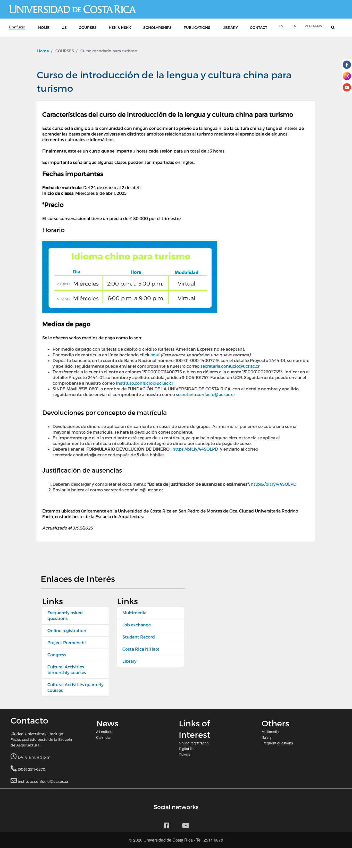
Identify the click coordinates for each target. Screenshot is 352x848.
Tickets (184, 754)
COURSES (88, 27)
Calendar (103, 737)
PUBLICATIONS (197, 27)
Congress (56, 654)
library (267, 737)
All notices (104, 731)
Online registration (66, 630)
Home (43, 50)
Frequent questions (277, 742)
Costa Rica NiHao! (140, 649)
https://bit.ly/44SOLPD (195, 449)
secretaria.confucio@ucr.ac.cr (229, 366)
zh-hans (313, 26)
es (281, 26)
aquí (155, 354)
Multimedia (134, 612)
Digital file (187, 748)
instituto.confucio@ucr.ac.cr (144, 383)
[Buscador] (335, 28)
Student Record (138, 636)
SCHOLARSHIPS (157, 27)
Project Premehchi (66, 642)
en (294, 26)
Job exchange (136, 624)
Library (129, 661)
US (64, 27)
